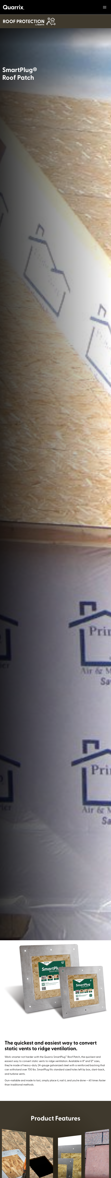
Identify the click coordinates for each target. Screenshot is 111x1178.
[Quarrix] (14, 7)
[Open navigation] (104, 7)
